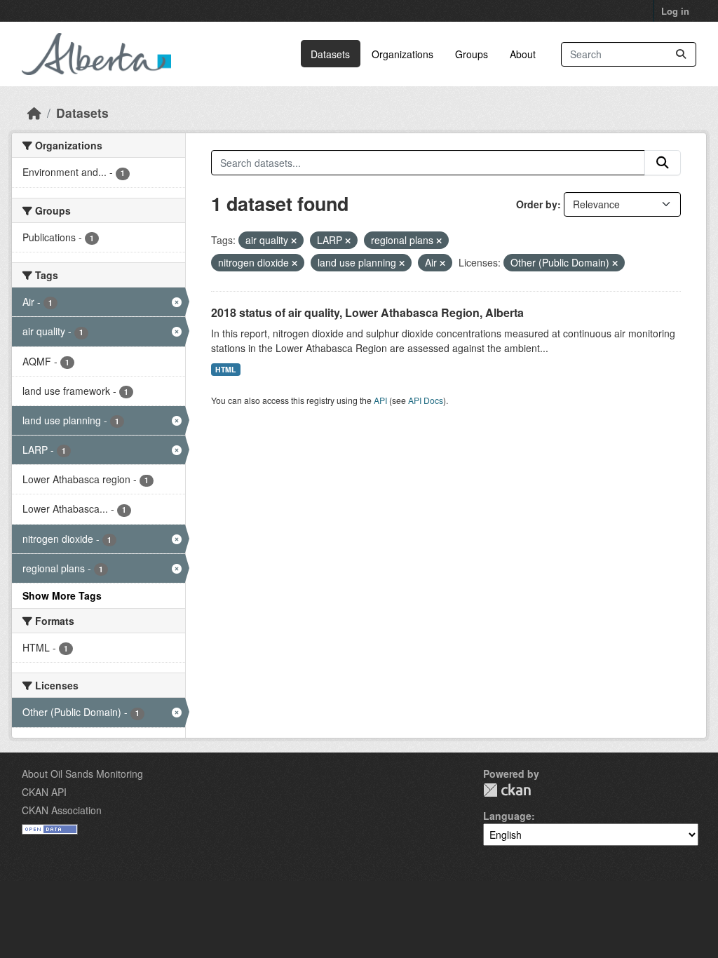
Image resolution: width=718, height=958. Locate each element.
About (523, 54)
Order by (536, 204)
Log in (675, 11)
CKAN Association (62, 810)
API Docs (425, 400)
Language (507, 816)
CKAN (507, 790)
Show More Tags (62, 595)
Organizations (402, 54)
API (380, 400)
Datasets (330, 54)
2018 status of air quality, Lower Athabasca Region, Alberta (367, 312)
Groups (471, 54)
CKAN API (44, 792)
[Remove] (294, 240)
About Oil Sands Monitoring (82, 774)
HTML (225, 369)
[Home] (34, 112)
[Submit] (681, 54)
